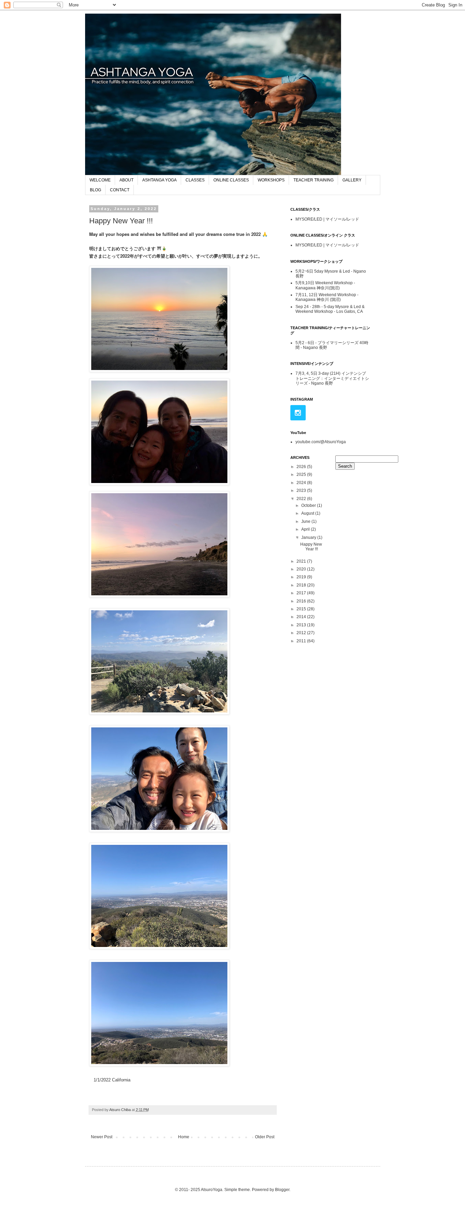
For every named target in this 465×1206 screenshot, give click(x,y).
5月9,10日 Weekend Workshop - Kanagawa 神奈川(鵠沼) (325, 285)
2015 (301, 609)
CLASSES (195, 180)
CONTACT (119, 190)
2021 (301, 561)
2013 (301, 625)
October (309, 505)
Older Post (264, 1137)
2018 (301, 585)
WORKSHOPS (271, 180)
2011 (301, 641)
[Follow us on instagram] (298, 412)
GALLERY (352, 180)
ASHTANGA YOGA (159, 180)
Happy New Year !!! (311, 546)
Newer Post (101, 1137)
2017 (301, 593)
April (306, 529)
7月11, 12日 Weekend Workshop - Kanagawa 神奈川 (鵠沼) (326, 297)
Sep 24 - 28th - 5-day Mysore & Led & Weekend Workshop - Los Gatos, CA (330, 309)
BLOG (95, 190)
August (308, 513)
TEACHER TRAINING (313, 180)
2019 (301, 577)
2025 (301, 474)
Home (183, 1137)
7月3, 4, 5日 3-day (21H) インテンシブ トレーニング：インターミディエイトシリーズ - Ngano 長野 (332, 378)
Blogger (282, 1189)
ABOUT (126, 180)
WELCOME (100, 180)
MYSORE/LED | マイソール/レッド (327, 219)
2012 (301, 632)
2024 (301, 482)
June (306, 521)
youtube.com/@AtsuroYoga (320, 441)
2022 (301, 498)
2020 (301, 569)
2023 (301, 490)
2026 (301, 466)
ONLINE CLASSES (231, 180)
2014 (301, 616)
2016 (301, 601)
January (309, 537)
